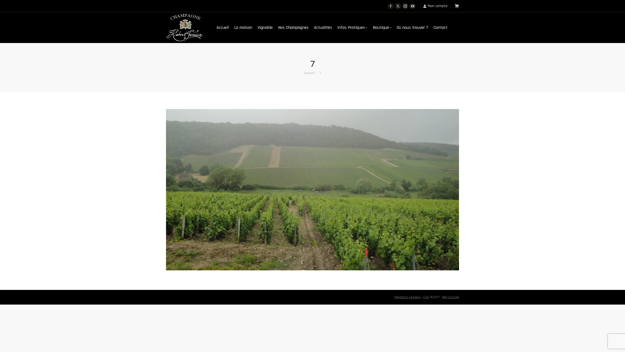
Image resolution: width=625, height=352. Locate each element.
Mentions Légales (408, 297)
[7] (312, 189)
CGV (426, 297)
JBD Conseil (450, 297)
